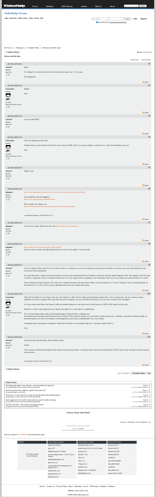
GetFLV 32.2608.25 (54, 445)
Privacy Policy (61, 486)
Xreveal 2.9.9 (82, 451)
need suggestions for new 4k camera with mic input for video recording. (31, 400)
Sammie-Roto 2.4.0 (54, 474)
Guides (84, 6)
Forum (35, 6)
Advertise (78, 486)
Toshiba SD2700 (113, 454)
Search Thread (145, 60)
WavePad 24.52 (53, 477)
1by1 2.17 (81, 458)
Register (144, 19)
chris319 (9, 67)
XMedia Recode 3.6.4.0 (86, 445)
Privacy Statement (141, 422)
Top (149, 373)
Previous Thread (73, 413)
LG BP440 (111, 467)
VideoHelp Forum (15, 13)
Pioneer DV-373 (113, 448)
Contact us (51, 486)
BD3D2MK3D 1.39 (84, 473)
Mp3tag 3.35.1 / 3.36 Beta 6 (87, 470)
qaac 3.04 (51, 448)
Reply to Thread (12, 52)
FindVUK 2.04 (82, 467)
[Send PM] (9, 75)
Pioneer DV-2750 (113, 451)
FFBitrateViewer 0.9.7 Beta (57, 451)
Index (7, 18)
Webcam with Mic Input (52, 48)
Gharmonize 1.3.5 (54, 471)
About (70, 486)
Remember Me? (103, 22)
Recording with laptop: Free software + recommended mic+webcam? (30, 385)
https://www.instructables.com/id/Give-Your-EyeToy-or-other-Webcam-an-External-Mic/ (54, 192)
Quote (147, 82)
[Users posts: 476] (6, 200)
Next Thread (84, 413)
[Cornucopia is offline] (13, 97)
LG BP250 (111, 458)
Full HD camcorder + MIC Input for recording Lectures (25, 405)
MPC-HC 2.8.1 (53, 463)
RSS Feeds (94, 486)
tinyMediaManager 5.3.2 (56, 459)
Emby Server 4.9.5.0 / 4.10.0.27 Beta (90, 448)
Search (36, 18)
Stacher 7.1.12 (83, 454)
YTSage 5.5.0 (82, 464)
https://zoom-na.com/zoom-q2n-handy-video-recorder (42, 247)
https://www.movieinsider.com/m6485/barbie (39, 199)
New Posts (13, 18)
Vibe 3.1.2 (81, 461)
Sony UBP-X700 (113, 470)
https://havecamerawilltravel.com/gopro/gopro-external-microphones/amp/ (49, 206)
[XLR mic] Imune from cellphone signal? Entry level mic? (26, 390)
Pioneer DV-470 (113, 445)
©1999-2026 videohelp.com (78, 495)
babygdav (9, 192)
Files (41, 18)
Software (49, 6)
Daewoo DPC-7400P (115, 473)
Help (135, 19)
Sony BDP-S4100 (114, 464)
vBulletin (81, 428)
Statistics (103, 486)
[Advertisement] (78, 35)
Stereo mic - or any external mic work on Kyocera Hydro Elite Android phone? (33, 395)
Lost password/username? (118, 22)
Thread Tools (134, 60)
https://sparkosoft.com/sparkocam (67, 226)
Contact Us (123, 422)
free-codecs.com (81, 491)
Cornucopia (10, 89)
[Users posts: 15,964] (6, 107)
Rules (31, 18)
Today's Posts (23, 18)
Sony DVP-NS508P (114, 461)
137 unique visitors (32, 454)
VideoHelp (131, 422)
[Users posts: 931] (6, 75)
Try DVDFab (23, 434)
